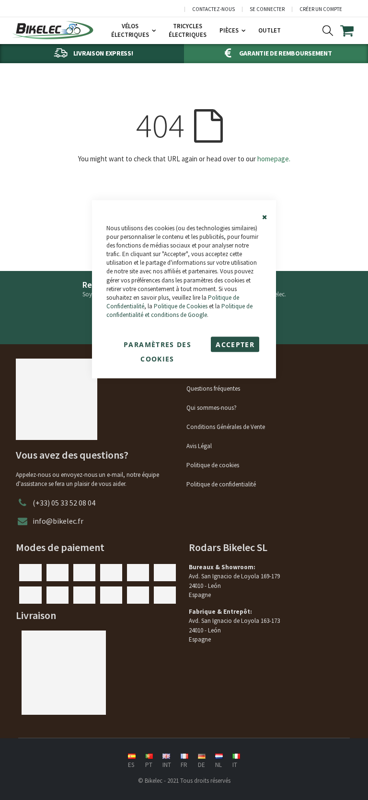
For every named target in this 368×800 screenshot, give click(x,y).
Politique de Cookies (180, 306)
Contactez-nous (213, 9)
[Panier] (353, 30)
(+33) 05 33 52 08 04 (64, 502)
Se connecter (267, 9)
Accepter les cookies (235, 346)
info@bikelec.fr (58, 521)
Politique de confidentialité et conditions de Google (179, 310)
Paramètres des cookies (157, 346)
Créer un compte (320, 9)
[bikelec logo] (52, 30)
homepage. (273, 158)
